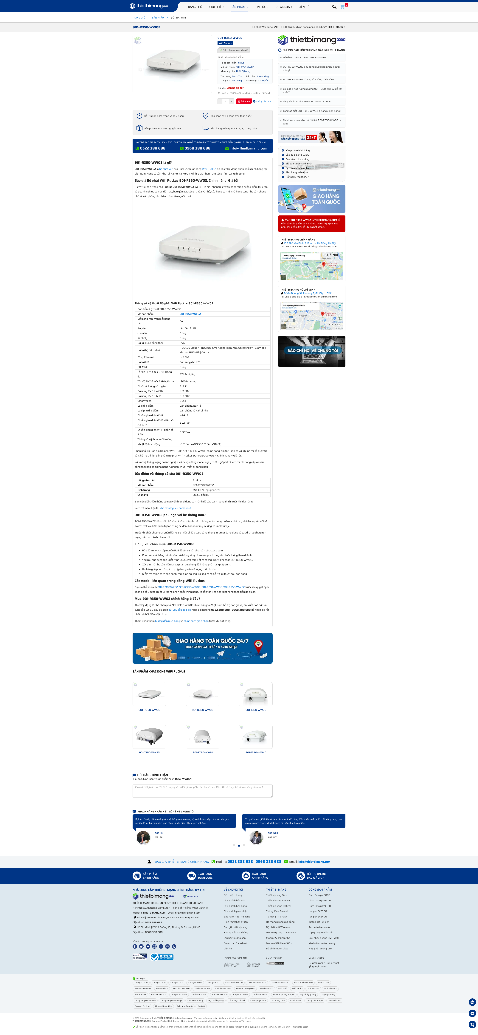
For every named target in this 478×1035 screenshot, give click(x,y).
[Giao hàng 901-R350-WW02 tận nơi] (311, 199)
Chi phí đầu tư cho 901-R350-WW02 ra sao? (307, 101)
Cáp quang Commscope (171, 1000)
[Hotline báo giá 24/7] (472, 1025)
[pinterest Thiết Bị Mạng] (168, 946)
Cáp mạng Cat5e (258, 1000)
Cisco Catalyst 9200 (320, 901)
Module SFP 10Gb (223, 988)
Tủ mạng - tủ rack (237, 1000)
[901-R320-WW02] (203, 694)
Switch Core (323, 982)
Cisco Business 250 (280, 982)
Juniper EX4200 (199, 994)
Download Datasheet (235, 943)
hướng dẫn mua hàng (167, 621)
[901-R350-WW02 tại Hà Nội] (311, 266)
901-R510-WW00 (211, 587)
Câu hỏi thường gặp (235, 938)
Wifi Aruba (297, 988)
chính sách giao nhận (196, 621)
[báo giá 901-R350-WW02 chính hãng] (311, 137)
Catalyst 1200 (159, 982)
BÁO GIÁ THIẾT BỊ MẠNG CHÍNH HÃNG (182, 861)
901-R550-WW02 (234, 587)
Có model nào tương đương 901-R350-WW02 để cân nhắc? (311, 90)
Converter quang (195, 1000)
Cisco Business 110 (234, 982)
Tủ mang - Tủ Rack (276, 917)
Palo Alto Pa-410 (185, 1006)
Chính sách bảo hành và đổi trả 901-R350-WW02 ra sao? (311, 122)
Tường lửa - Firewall (277, 911)
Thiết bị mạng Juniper (278, 901)
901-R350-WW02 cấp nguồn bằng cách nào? (307, 79)
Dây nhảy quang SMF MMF (324, 938)
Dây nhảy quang (307, 994)
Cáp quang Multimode (321, 932)
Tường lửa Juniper (319, 922)
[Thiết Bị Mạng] (149, 6)
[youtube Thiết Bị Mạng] (149, 946)
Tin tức (261, 7)
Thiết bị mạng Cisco (277, 895)
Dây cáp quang (328, 994)
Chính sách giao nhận (235, 911)
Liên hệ (304, 7)
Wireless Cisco (266, 988)
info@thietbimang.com (248, 148)
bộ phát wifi (166, 169)
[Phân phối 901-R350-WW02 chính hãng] (311, 40)
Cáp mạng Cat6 (278, 1000)
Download (284, 7)
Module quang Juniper (283, 994)
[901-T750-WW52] (149, 736)
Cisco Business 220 (257, 982)
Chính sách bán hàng (235, 906)
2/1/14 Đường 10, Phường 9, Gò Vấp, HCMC (307, 293)
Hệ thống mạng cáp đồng (280, 922)
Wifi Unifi (282, 988)
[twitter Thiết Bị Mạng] (142, 946)
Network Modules (143, 988)
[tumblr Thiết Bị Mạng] (175, 946)
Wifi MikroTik (330, 988)
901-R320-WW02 (189, 587)
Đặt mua (245, 101)
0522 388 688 (152, 148)
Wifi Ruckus (209, 169)
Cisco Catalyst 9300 (320, 906)
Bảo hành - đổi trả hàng (237, 917)
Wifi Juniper (140, 994)
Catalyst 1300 (176, 982)
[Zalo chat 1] (472, 1002)
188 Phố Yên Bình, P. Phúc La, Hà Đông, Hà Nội (309, 243)
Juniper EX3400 (318, 917)
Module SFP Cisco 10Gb (279, 943)
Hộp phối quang (216, 1000)
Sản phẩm (238, 7)
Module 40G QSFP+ (245, 988)
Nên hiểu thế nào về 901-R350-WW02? (304, 57)
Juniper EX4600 (240, 994)
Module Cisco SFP (181, 988)
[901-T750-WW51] (203, 736)
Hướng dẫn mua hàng (236, 932)
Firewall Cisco (334, 1000)
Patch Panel (295, 1000)
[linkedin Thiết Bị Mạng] (162, 946)
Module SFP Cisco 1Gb (278, 938)
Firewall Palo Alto (163, 1006)
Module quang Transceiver (281, 932)
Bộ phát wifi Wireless (278, 927)
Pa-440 (201, 1006)
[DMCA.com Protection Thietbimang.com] (275, 963)
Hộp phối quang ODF (320, 949)
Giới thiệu (216, 7)
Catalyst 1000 (141, 982)
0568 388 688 (197, 148)
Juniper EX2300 (318, 911)
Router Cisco (162, 988)
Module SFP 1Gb (202, 988)
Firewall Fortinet (142, 1006)
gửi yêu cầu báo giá (179, 610)
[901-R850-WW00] (149, 694)
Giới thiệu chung (233, 895)
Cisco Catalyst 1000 (319, 895)
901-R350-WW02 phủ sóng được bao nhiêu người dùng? (310, 68)
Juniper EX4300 (219, 994)
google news (319, 966)
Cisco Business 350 (303, 982)
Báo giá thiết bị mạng (235, 927)
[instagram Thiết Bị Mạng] (155, 946)
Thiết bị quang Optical (278, 906)
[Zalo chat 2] (472, 1014)
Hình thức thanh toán (236, 922)
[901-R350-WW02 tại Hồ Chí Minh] (311, 316)
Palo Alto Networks (319, 927)
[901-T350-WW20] (256, 694)
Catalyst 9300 (213, 982)
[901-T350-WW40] (256, 736)
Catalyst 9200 (195, 982)
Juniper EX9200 (260, 994)
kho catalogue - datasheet (175, 508)
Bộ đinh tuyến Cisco (277, 949)
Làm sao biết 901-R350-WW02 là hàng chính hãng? (311, 111)
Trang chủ (194, 7)
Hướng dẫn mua (263, 101)
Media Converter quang (322, 943)
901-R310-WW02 (167, 587)
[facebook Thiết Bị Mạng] (136, 946)
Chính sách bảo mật (234, 901)
